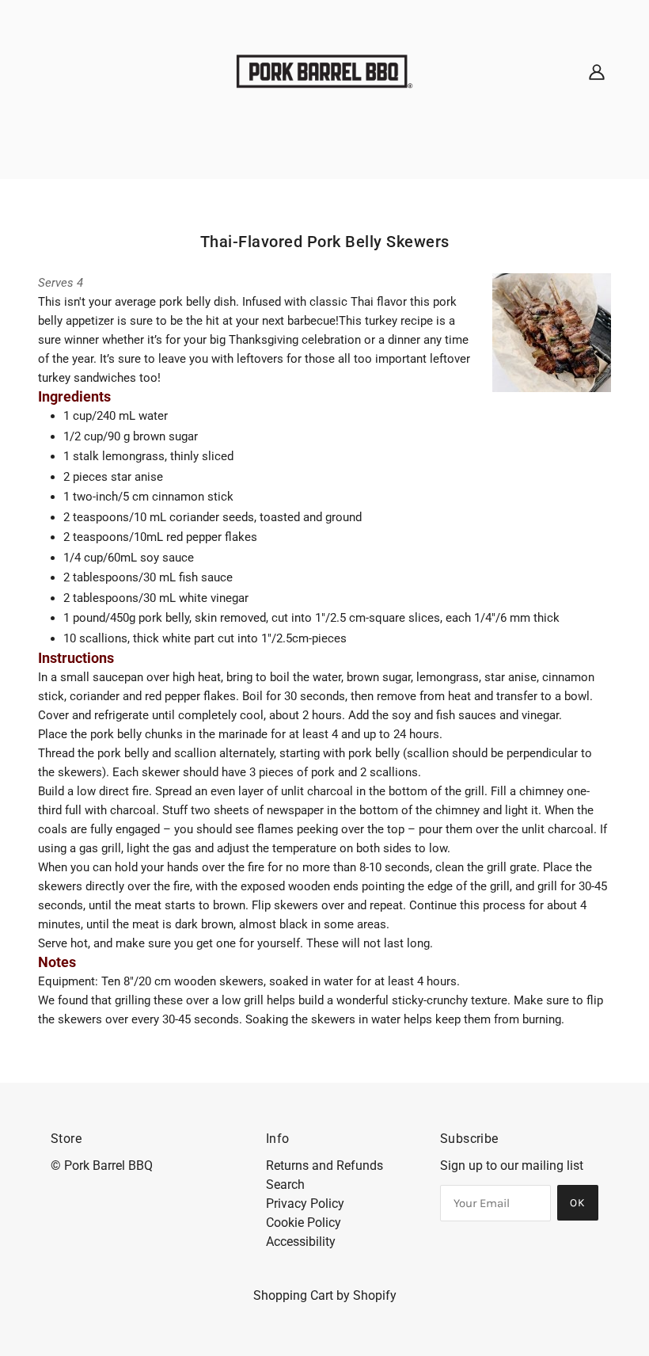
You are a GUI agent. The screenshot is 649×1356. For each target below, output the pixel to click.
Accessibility (301, 1241)
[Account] (597, 71)
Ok (578, 1202)
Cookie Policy (303, 1222)
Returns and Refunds (324, 1165)
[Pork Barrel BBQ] (324, 70)
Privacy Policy (305, 1203)
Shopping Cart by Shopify (325, 1295)
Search (285, 1184)
